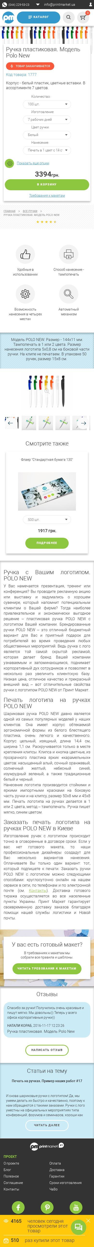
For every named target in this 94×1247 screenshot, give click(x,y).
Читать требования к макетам (46, 968)
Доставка (57, 1170)
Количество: (41, 96)
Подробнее (47, 543)
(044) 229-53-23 (18, 4)
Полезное (11, 1176)
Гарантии (56, 1176)
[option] (47, 502)
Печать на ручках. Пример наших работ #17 (47, 1081)
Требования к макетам (47, 195)
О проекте (11, 1163)
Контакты (38, 890)
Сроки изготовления (65, 1183)
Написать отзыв (47, 1050)
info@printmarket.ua (59, 4)
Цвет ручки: (40, 127)
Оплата (55, 1163)
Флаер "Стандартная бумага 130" (47, 460)
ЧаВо (53, 1189)
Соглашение (13, 1183)
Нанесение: (40, 142)
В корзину (47, 184)
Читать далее (47, 1125)
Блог (7, 1170)
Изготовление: (42, 112)
